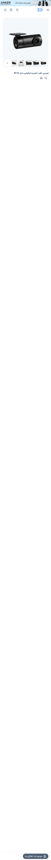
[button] (7, 63)
